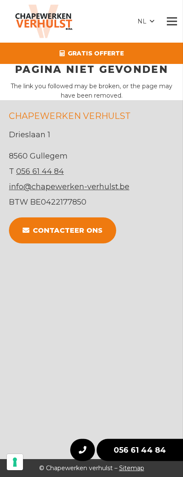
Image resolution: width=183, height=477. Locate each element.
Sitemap (131, 468)
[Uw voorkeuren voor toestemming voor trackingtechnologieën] (15, 462)
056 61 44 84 (140, 450)
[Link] (48, 21)
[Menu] (172, 21)
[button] (146, 21)
